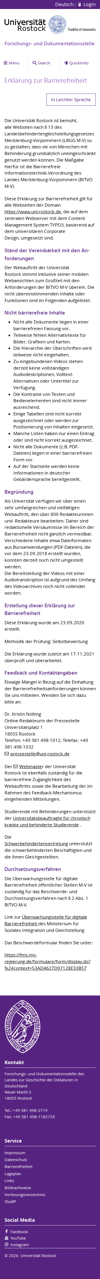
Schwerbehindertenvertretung (36, 844)
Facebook (19, 1231)
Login (88, 4)
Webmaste (30, 766)
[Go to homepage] (50, 24)
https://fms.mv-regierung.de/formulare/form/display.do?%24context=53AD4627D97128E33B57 (47, 961)
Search (44, 62)
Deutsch (65, 4)
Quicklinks (79, 62)
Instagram (19, 1244)
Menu (14, 62)
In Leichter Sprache (71, 100)
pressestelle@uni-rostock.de (40, 754)
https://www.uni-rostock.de (33, 212)
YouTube (18, 1238)
